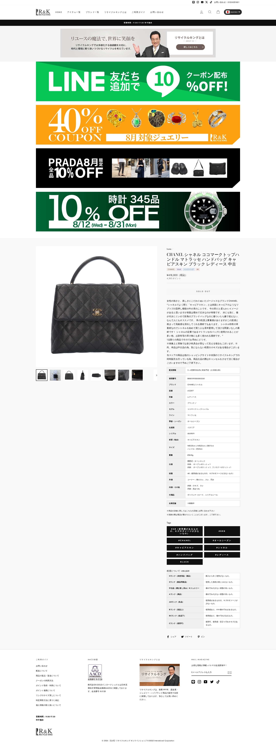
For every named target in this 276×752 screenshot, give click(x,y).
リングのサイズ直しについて (48, 695)
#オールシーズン (222, 540)
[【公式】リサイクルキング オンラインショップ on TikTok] (218, 682)
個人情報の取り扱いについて (48, 705)
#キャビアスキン (184, 547)
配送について (41, 670)
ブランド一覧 (92, 12)
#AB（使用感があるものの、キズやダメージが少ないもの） (184, 531)
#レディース (222, 554)
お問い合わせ (157, 12)
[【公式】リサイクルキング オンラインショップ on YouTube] (205, 682)
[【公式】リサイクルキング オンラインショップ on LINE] (193, 682)
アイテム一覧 (74, 12)
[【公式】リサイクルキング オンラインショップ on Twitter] (212, 682)
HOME (58, 12)
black (184, 561)
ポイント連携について (45, 690)
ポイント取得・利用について (48, 685)
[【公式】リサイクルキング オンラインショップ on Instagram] (199, 682)
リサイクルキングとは (115, 12)
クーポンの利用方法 (44, 680)
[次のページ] (155, 375)
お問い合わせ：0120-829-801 (226, 2)
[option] (138, 22)
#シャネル (222, 547)
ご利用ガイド (138, 12)
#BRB (222, 531)
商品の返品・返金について (47, 675)
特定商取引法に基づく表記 (47, 700)
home (169, 249)
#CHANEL (184, 540)
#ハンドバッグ (185, 554)
